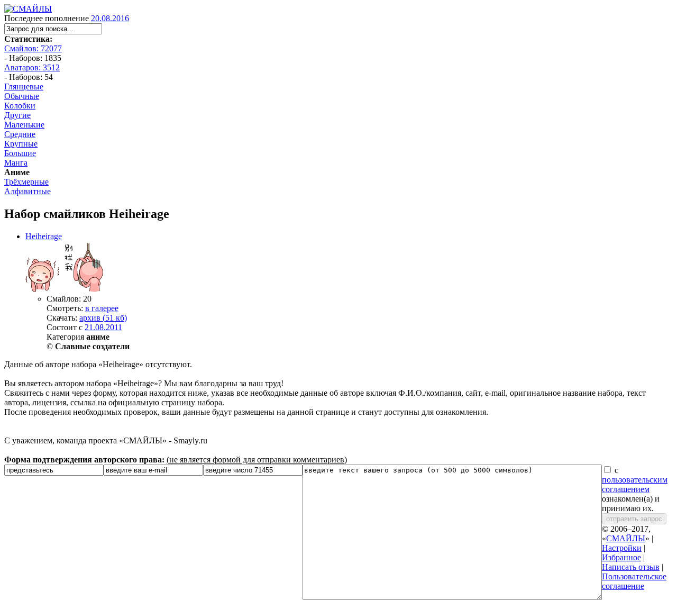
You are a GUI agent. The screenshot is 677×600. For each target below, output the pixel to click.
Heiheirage (43, 236)
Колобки (19, 105)
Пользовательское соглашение (634, 581)
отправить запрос (634, 519)
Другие (17, 115)
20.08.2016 (110, 18)
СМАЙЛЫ (625, 538)
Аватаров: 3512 (32, 67)
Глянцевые (23, 86)
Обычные (21, 96)
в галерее (101, 308)
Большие (20, 153)
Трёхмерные (26, 181)
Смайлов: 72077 (33, 48)
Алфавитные (27, 191)
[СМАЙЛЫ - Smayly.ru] (28, 8)
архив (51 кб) (103, 317)
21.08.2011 (103, 327)
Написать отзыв (631, 566)
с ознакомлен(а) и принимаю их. (634, 489)
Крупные (21, 143)
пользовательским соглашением (634, 484)
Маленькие (24, 124)
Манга (16, 162)
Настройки (622, 547)
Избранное (621, 557)
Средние (19, 134)
